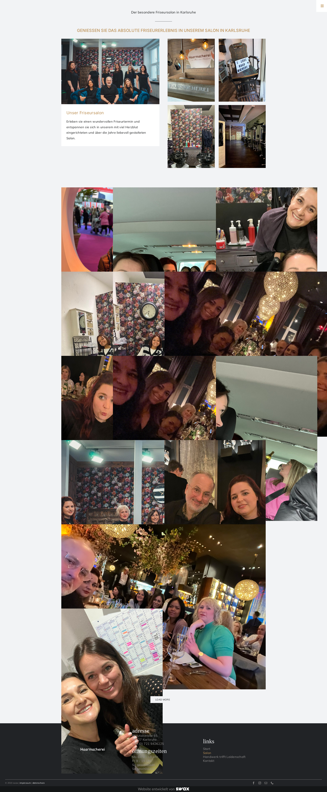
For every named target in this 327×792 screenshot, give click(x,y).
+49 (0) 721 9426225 (148, 744)
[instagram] (259, 783)
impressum (25, 783)
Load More (162, 699)
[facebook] (253, 783)
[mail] (265, 783)
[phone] (272, 783)
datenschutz (39, 783)
